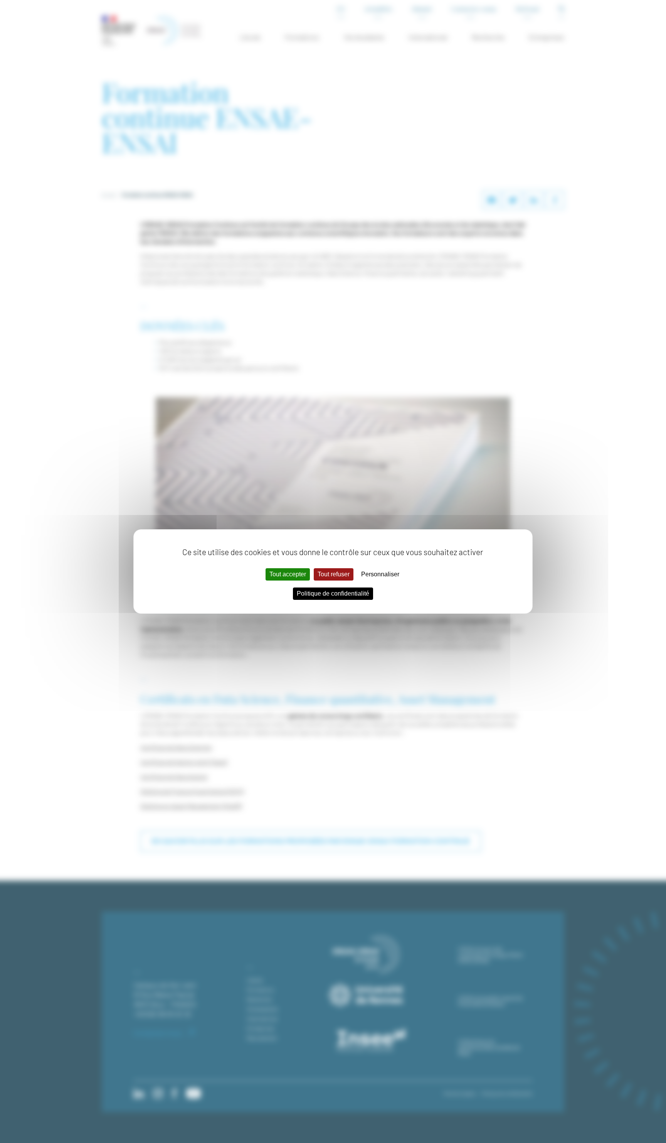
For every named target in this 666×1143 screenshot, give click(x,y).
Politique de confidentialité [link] (333, 593)
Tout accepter (287, 574)
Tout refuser (334, 574)
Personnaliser (380, 574)
